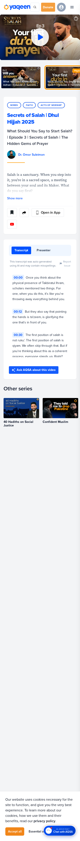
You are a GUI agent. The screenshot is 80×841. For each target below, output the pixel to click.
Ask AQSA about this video (36, 370)
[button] (40, 37)
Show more (15, 198)
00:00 (18, 277)
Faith (29, 105)
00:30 (18, 335)
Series (14, 105)
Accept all (15, 831)
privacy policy (44, 821)
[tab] (21, 250)
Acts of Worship (51, 105)
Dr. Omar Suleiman (31, 154)
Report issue (67, 263)
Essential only (38, 831)
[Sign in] (61, 7)
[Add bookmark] (12, 212)
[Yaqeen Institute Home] (17, 7)
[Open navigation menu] (72, 7)
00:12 (18, 311)
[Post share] (24, 212)
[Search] (34, 7)
